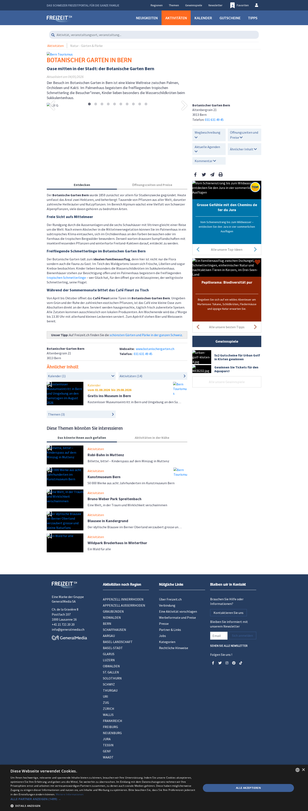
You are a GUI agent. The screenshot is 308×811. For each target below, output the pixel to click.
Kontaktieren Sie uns (228, 613)
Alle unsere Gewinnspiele (227, 382)
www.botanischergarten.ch (155, 349)
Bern (107, 623)
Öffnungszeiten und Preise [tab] (152, 185)
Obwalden (111, 666)
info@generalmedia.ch (68, 629)
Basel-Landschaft (118, 642)
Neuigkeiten (147, 17)
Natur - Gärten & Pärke (86, 46)
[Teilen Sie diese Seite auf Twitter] (204, 174)
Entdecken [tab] (82, 185)
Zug (106, 702)
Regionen (157, 5)
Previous (52, 105)
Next (184, 105)
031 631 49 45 (214, 120)
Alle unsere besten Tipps (227, 327)
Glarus (108, 654)
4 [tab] (108, 104)
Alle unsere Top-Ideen (226, 249)
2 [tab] (95, 104)
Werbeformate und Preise (177, 617)
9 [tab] (139, 104)
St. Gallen (111, 672)
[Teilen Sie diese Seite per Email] (212, 174)
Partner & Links (170, 630)
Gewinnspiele (193, 5)
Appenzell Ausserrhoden (124, 605)
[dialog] (154, 788)
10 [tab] (146, 104)
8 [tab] (133, 104)
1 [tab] (89, 104)
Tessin (108, 745)
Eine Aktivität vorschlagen (178, 611)
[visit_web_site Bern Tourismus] (60, 54)
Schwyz (109, 684)
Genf (107, 751)
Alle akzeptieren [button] (248, 788)
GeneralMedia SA (64, 601)
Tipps (253, 17)
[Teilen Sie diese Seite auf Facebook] (195, 174)
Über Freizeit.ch (170, 599)
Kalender (203, 17)
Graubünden (113, 611)
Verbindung (167, 605)
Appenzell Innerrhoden (123, 599)
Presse (164, 623)
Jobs (162, 636)
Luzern (109, 660)
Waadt (108, 757)
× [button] (303, 769)
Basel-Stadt (113, 648)
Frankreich (112, 721)
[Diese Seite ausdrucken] (220, 174)
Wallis (108, 715)
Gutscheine (230, 17)
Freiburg (110, 727)
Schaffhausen (114, 630)
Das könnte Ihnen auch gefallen (82, 437)
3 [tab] (102, 104)
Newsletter (215, 5)
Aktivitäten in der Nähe (152, 437)
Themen (174, 5)
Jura (107, 739)
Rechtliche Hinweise (173, 648)
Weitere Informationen (69, 794)
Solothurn (112, 678)
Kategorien (167, 642)
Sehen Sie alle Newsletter (228, 645)
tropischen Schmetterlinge (66, 277)
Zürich (108, 708)
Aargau (109, 636)
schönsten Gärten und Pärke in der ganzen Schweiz (146, 335)
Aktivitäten (176, 17)
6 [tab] (120, 104)
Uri (105, 696)
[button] (103, 799)
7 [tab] (127, 104)
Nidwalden (112, 617)
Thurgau (110, 690)
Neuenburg (112, 733)
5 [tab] (114, 104)
